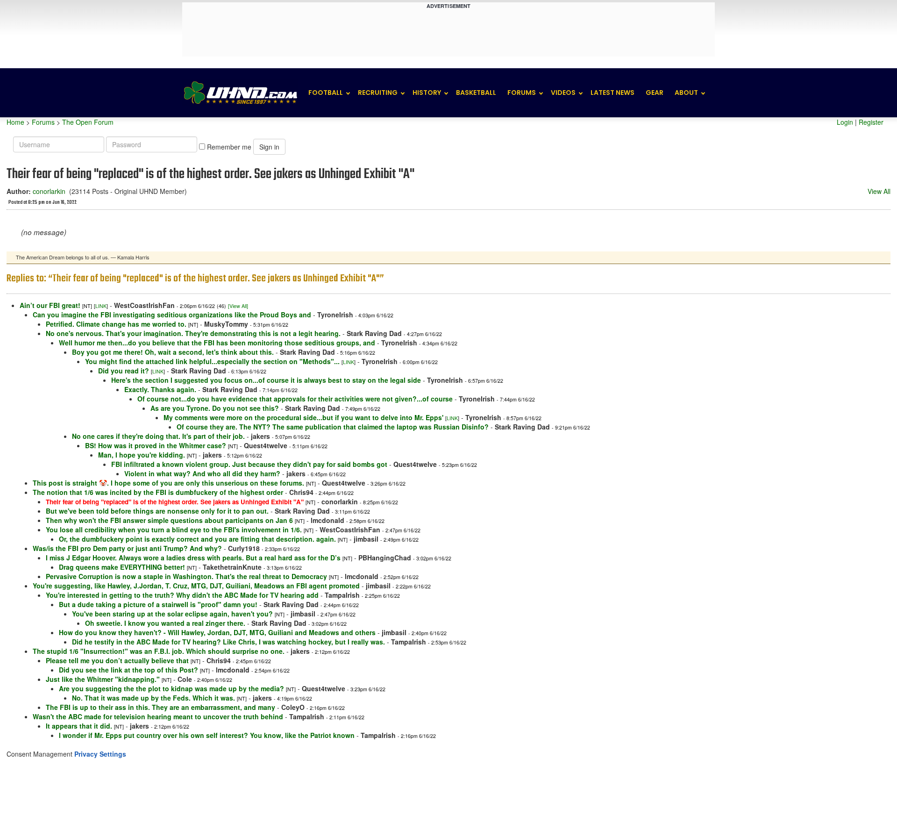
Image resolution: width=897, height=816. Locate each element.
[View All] (238, 305)
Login (845, 122)
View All (879, 191)
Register (871, 122)
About (686, 92)
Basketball (476, 92)
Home (15, 122)
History (427, 92)
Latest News (612, 92)
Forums (521, 92)
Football (325, 92)
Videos (563, 92)
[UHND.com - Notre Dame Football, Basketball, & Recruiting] (240, 92)
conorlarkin (49, 191)
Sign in (269, 146)
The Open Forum (88, 122)
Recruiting (378, 92)
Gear (654, 92)
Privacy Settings (100, 754)
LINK (101, 305)
